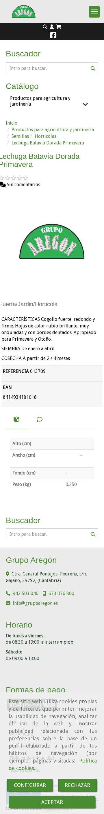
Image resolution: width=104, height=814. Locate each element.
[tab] (17, 420)
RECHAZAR (77, 785)
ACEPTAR (52, 802)
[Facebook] (53, 36)
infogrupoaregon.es (35, 603)
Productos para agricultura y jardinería (40, 101)
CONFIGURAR (30, 785)
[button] (52, 27)
